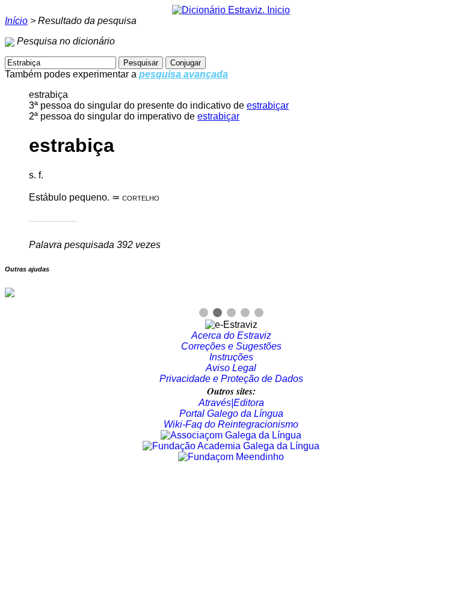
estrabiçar (268, 105)
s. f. (36, 175)
